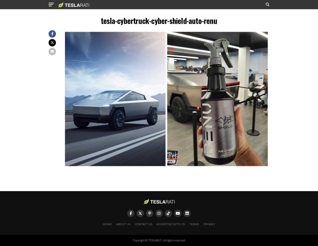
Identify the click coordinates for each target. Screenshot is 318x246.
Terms (194, 224)
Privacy (209, 224)
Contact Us (143, 224)
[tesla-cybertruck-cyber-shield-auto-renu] (166, 166)
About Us (123, 224)
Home (107, 224)
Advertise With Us (170, 224)
